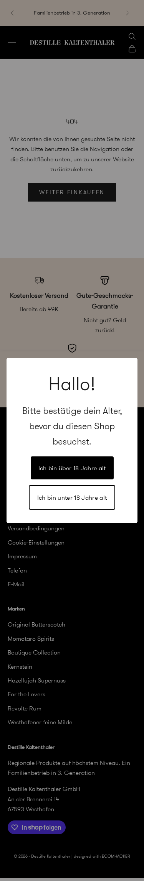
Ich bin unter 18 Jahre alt (72, 497)
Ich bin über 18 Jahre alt (72, 468)
